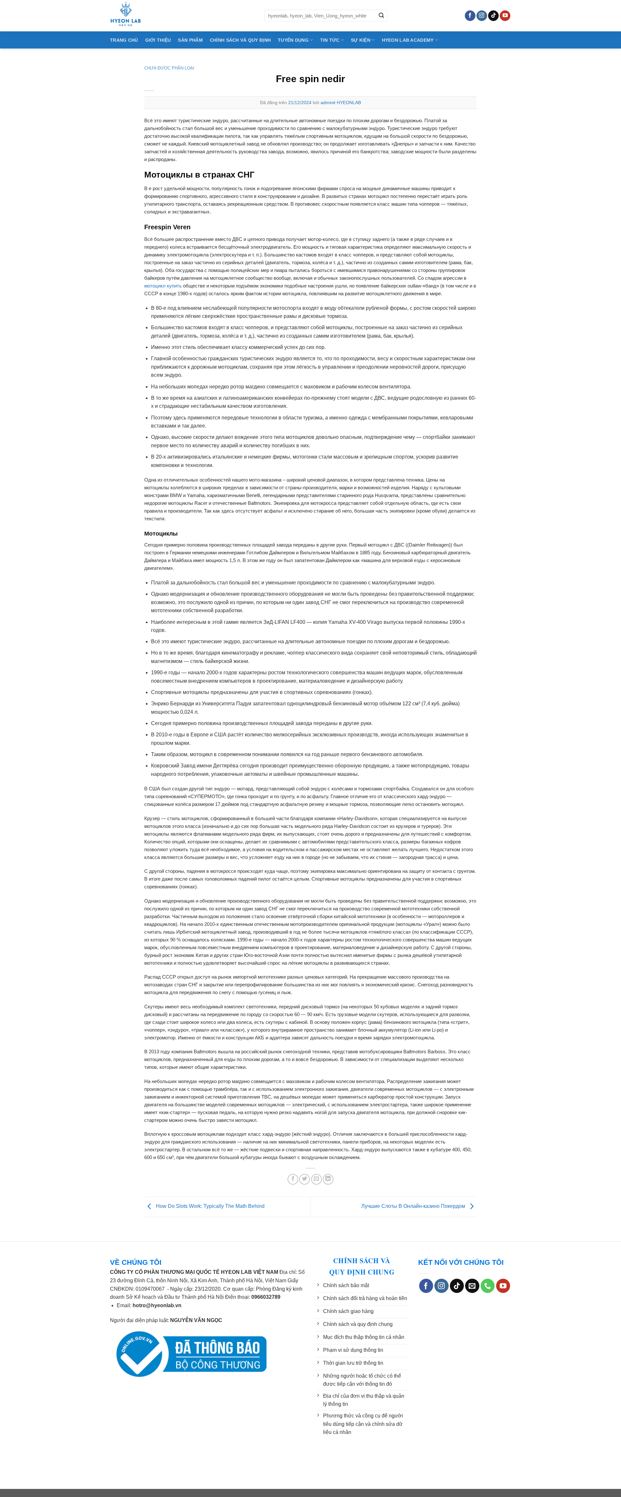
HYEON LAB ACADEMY (408, 40)
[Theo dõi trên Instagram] (481, 15)
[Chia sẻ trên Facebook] (293, 1179)
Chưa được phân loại (169, 68)
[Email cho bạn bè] (316, 1179)
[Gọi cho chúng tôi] (488, 1286)
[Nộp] (381, 15)
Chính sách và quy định (240, 40)
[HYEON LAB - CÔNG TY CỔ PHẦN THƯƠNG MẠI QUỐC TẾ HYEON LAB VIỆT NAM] (182, 15)
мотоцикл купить (163, 285)
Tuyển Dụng (293, 40)
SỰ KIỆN (360, 40)
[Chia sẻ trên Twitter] (304, 1179)
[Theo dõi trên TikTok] (493, 15)
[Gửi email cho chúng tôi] (472, 1286)
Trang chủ (124, 40)
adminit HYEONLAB (341, 102)
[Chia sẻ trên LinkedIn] (328, 1179)
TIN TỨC (330, 40)
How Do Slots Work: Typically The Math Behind (210, 1206)
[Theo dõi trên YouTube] (505, 15)
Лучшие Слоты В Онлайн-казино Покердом (413, 1206)
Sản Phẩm (190, 40)
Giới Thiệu (158, 40)
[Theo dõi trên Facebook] (470, 15)
